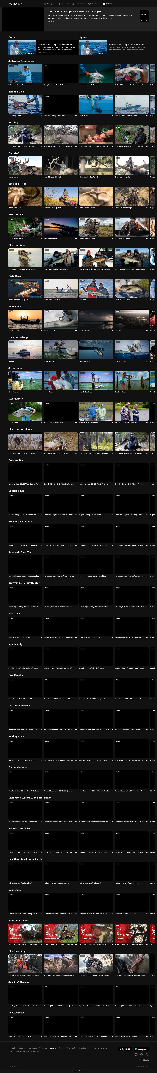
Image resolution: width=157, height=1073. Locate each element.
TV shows (95, 4)
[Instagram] (136, 1054)
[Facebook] (141, 1054)
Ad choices (102, 1048)
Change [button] (146, 1060)
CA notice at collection (87, 1048)
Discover (65, 4)
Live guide (51, 4)
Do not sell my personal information (28, 1051)
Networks (109, 4)
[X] (147, 1054)
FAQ (10, 1051)
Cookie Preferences (78, 1071)
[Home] (15, 4)
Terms (61, 1048)
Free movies (80, 4)
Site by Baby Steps (142, 1066)
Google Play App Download (141, 1049)
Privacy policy (71, 1048)
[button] (43, 47)
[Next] (148, 73)
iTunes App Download (125, 1049)
